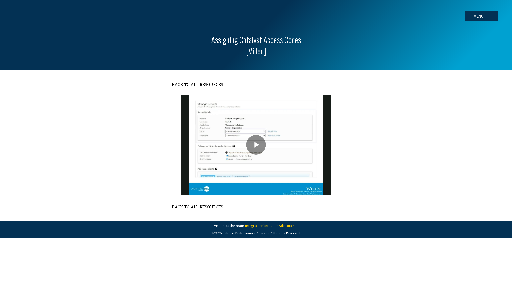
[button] (481, 16)
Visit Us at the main (256, 226)
